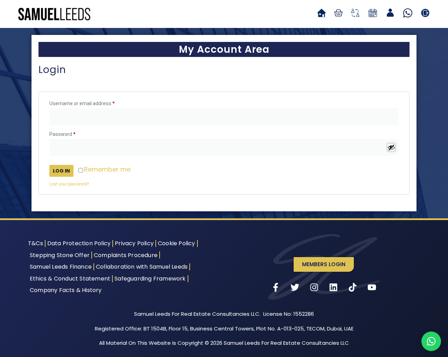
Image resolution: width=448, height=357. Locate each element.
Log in (61, 170)
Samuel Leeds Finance (61, 267)
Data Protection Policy (79, 243)
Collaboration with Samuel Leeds (142, 267)
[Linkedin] (333, 287)
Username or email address (91, 102)
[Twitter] (295, 287)
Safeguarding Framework (150, 279)
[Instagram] (314, 287)
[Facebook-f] (276, 287)
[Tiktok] (353, 287)
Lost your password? (69, 184)
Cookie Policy (176, 243)
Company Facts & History (66, 290)
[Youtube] (372, 287)
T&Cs (35, 243)
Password (72, 133)
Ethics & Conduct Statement (70, 279)
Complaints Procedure (126, 255)
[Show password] (391, 147)
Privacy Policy (134, 243)
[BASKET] (338, 12)
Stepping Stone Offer (60, 255)
